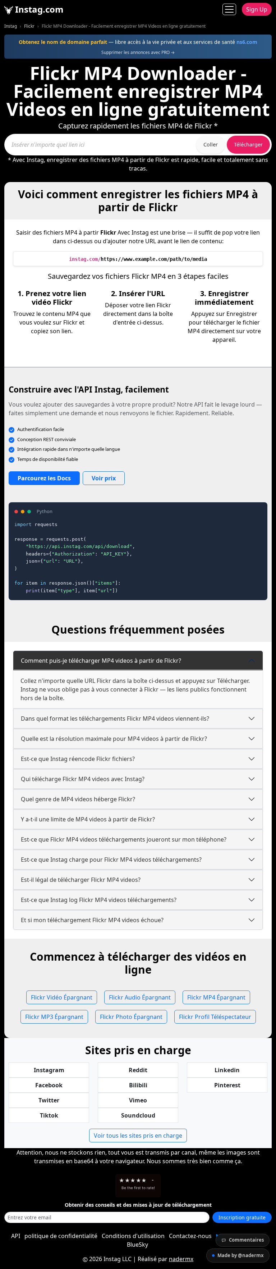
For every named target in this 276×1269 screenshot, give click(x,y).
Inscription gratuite (242, 1217)
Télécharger (248, 144)
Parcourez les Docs (44, 478)
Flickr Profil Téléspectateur (215, 1017)
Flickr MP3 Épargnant (54, 1017)
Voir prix (104, 478)
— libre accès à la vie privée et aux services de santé (138, 41)
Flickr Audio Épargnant (140, 997)
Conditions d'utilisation (133, 1236)
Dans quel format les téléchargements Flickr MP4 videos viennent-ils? (115, 718)
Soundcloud (138, 1115)
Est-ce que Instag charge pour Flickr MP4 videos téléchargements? (111, 860)
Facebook (49, 1085)
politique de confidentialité (60, 1236)
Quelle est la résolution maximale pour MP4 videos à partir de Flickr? (114, 739)
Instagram (49, 1070)
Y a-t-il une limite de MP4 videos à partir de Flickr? (88, 819)
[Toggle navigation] (229, 9)
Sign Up (256, 9)
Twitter (48, 1100)
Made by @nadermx (240, 1255)
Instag (10, 26)
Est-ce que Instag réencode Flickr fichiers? (78, 759)
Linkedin (227, 1070)
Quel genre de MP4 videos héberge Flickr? (78, 799)
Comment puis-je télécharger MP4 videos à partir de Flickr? (101, 661)
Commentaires (246, 1240)
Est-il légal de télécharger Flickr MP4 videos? (81, 880)
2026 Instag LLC (110, 1259)
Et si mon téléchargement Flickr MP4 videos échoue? (92, 920)
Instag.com (38, 9)
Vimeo (138, 1100)
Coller (210, 144)
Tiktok (49, 1115)
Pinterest (227, 1085)
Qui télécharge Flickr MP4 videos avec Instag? (82, 779)
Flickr (29, 26)
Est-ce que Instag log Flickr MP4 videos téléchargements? (98, 900)
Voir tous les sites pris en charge (138, 1135)
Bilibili (138, 1085)
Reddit (138, 1070)
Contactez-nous (190, 1236)
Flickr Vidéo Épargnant (61, 997)
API (15, 1236)
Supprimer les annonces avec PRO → (138, 52)
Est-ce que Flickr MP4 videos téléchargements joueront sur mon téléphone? (123, 839)
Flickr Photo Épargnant (131, 1017)
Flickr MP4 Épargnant (216, 997)
